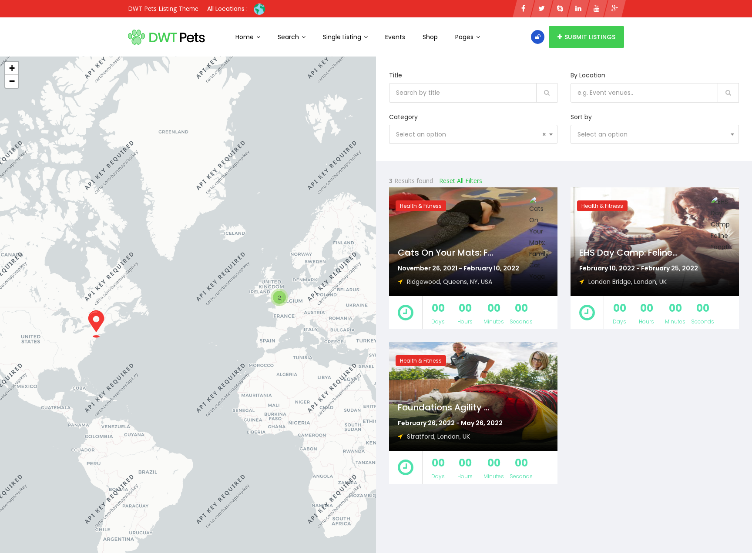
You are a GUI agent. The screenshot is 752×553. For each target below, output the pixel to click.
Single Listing (343, 37)
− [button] (12, 81)
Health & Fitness (421, 206)
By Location (588, 75)
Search (289, 37)
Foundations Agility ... (443, 407)
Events (395, 37)
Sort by (581, 117)
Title (395, 75)
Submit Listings (589, 37)
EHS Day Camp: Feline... (628, 253)
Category (403, 117)
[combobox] (473, 134)
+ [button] (12, 68)
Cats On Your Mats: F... (445, 253)
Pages (465, 37)
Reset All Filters (460, 181)
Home (245, 37)
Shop (430, 37)
